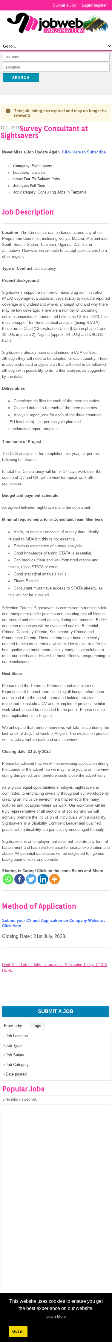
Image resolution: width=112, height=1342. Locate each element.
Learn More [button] (56, 1316)
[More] (54, 879)
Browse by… (15, 1025)
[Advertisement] (45, 1210)
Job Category (17, 1064)
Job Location (17, 1036)
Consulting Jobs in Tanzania (62, 192)
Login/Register (94, 5)
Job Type (14, 1045)
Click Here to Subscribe (84, 152)
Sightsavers (42, 166)
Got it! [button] (18, 1331)
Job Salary (15, 1055)
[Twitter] (31, 879)
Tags (37, 1025)
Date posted (16, 1074)
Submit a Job (64, 5)
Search (21, 78)
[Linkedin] (43, 879)
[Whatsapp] (8, 879)
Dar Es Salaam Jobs (42, 179)
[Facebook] (19, 879)
